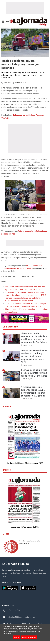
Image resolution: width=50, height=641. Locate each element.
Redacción (7, 83)
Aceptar (16, 637)
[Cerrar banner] (47, 627)
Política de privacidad (29, 637)
